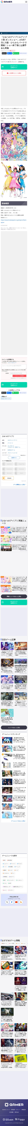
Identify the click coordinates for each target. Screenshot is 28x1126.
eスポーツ (12, 876)
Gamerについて (6, 1109)
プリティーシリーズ (12, 453)
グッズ (16, 870)
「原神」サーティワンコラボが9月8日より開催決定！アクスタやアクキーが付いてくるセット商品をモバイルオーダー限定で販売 (7, 1036)
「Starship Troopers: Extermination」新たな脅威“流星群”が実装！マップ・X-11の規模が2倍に (7, 703)
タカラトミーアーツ (12, 440)
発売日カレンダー (7, 886)
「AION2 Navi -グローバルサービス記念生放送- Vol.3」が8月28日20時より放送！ (21, 653)
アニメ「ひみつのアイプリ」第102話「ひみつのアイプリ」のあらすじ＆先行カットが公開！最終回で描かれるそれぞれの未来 (19, 530)
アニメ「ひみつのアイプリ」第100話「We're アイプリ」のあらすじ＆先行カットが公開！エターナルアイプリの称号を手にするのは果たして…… (19, 579)
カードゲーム (11, 446)
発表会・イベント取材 (5, 544)
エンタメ (11, 870)
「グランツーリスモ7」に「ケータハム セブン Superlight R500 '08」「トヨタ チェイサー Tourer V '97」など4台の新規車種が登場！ (7, 1005)
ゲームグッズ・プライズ (5, 585)
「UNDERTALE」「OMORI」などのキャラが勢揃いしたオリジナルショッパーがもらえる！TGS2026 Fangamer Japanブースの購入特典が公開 (21, 1067)
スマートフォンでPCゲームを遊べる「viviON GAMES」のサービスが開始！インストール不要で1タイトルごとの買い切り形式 (7, 974)
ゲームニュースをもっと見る (18, 821)
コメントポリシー (12, 362)
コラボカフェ (6, 873)
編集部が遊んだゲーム (18, 886)
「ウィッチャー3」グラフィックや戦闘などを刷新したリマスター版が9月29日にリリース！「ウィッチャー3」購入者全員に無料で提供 (20, 1036)
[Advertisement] (14, 18)
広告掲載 (11, 1112)
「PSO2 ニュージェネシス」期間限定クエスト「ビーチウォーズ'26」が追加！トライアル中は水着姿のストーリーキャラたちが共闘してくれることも (21, 705)
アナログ (20, 863)
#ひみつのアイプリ (6, 398)
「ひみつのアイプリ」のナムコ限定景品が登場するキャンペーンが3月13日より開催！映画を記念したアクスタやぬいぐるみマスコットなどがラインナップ (19, 588)
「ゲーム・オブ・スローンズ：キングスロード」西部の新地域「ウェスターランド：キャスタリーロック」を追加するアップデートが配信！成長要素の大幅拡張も (7, 1052)
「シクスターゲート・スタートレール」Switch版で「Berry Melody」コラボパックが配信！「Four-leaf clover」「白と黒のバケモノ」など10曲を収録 (7, 688)
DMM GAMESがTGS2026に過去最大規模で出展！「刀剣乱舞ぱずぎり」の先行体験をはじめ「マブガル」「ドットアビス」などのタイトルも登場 (21, 671)
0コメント (13, 50)
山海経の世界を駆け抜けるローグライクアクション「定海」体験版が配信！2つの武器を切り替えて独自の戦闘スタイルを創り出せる (7, 1020)
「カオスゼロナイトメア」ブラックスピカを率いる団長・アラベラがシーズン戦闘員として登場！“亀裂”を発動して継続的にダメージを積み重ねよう (20, 990)
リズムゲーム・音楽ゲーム (14, 447)
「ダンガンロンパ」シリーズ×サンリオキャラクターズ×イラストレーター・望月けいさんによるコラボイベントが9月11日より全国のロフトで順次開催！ (20, 1052)
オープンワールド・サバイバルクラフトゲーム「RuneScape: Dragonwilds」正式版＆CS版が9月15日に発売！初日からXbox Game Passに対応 (7, 1067)
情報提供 (24, 1109)
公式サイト (14, 457)
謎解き (5, 870)
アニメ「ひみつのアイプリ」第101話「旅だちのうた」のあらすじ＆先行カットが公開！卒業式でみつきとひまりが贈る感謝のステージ (19, 538)
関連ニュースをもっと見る (14, 596)
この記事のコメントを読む (15, 73)
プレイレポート (11, 880)
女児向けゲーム (11, 450)
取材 (5, 880)
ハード (5, 866)
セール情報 (12, 943)
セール (5, 890)
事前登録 (10, 860)
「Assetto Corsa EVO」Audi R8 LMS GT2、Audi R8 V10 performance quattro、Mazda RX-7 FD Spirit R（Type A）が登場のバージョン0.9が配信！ (7, 959)
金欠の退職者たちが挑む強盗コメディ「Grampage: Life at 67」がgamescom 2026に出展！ (7, 670)
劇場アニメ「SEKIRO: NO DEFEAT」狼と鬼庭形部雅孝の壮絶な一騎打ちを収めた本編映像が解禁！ (21, 1004)
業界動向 (5, 876)
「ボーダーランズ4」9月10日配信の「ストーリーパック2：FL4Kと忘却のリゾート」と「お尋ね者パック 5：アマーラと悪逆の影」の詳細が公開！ (7, 654)
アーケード (10, 443)
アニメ (2, 527)
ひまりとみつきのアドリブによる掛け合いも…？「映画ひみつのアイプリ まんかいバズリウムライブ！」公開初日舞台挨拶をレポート (19, 547)
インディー (6, 863)
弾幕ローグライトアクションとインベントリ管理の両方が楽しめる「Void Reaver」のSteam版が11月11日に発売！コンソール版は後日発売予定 (21, 974)
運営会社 (17, 1112)
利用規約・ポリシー (15, 1109)
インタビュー (20, 880)
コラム (5, 883)
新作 (5, 860)
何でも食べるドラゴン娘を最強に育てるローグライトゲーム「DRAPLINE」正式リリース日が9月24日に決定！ (20, 958)
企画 (10, 883)
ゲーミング (17, 866)
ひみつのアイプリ (8, 436)
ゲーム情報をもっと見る (19, 484)
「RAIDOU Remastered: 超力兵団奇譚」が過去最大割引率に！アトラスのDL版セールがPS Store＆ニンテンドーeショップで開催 (21, 688)
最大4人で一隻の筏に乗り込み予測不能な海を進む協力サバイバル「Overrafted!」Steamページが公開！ (7, 720)
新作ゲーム (4, 943)
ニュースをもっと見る (14, 727)
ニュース (5, 33)
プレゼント (11, 890)
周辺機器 (11, 866)
